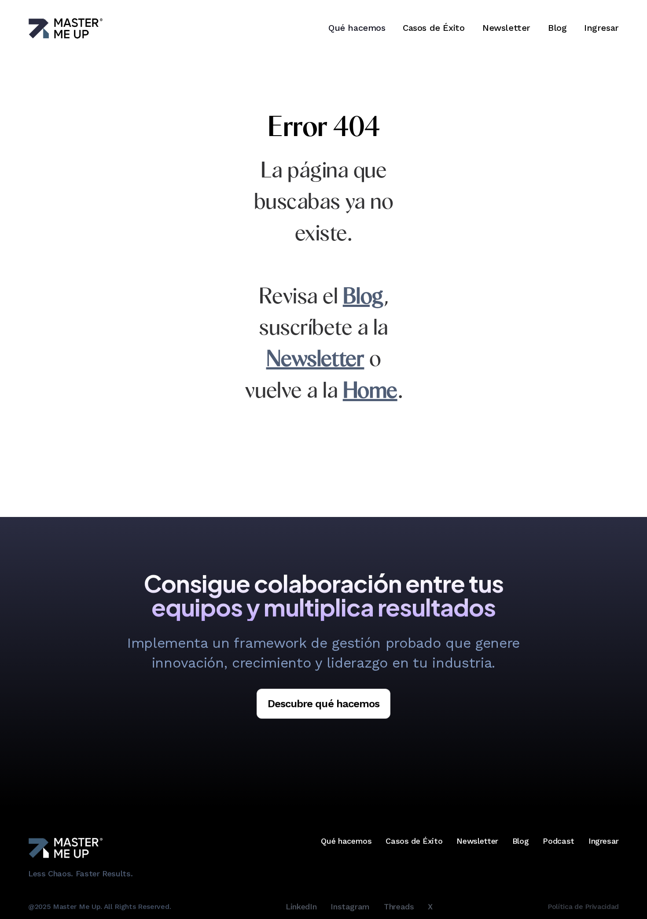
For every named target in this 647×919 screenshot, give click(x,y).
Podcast (558, 840)
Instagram (350, 906)
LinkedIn (301, 906)
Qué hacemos (346, 840)
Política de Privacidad (583, 906)
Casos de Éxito (433, 27)
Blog (557, 27)
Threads (399, 906)
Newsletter (506, 27)
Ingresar (601, 27)
